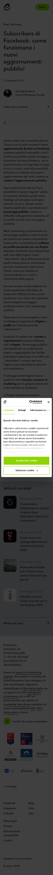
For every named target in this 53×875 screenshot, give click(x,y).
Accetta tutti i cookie (26, 460)
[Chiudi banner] (49, 402)
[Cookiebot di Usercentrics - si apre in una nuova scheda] (31, 402)
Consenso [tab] (8, 410)
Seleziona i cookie (24, 470)
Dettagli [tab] (22, 410)
